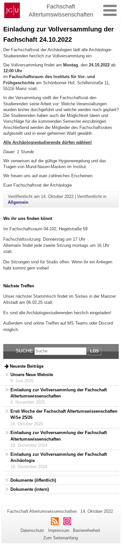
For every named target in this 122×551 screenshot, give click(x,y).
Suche (24, 350)
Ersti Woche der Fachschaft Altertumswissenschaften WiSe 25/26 (63, 414)
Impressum (58, 530)
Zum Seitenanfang (60, 537)
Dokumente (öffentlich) (33, 480)
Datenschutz (32, 530)
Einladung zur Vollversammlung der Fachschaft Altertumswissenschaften (58, 392)
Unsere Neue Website (31, 374)
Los (94, 351)
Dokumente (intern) (29, 489)
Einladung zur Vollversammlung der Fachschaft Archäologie (58, 457)
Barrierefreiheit (86, 530)
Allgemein (18, 202)
